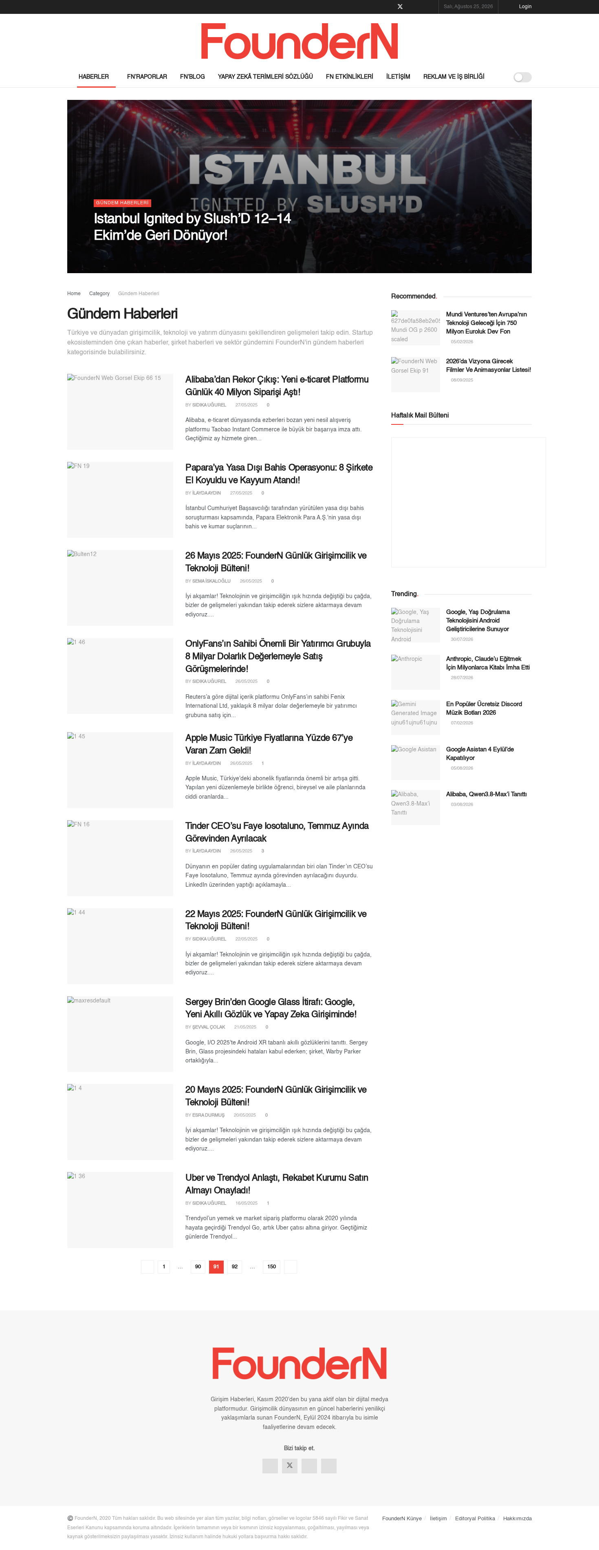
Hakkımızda (517, 1518)
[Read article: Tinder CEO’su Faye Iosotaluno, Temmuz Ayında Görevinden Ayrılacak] (120, 858)
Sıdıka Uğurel (209, 405)
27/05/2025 (246, 405)
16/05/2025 (246, 1203)
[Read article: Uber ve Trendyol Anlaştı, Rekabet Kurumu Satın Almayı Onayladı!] (120, 1210)
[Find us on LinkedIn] (411, 7)
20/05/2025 (244, 1115)
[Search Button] (499, 77)
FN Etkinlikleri (349, 77)
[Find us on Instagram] (421, 7)
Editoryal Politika (475, 1518)
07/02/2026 (461, 723)
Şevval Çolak (208, 1027)
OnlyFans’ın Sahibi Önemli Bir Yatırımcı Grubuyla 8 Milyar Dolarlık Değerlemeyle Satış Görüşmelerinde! (278, 657)
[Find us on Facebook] (389, 7)
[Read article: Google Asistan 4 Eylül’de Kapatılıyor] (415, 762)
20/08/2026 (149, 254)
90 (198, 1267)
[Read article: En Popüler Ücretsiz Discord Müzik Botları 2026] (415, 717)
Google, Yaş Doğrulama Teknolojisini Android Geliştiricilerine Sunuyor (478, 620)
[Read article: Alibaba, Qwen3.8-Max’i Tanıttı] (415, 807)
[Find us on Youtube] (431, 7)
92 (235, 1267)
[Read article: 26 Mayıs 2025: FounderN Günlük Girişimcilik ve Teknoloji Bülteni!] (120, 588)
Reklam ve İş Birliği (453, 77)
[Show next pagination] (290, 1267)
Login (525, 6)
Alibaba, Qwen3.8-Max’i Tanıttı (486, 794)
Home (74, 293)
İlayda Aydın (115, 254)
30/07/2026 (461, 640)
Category (99, 293)
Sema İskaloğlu (211, 581)
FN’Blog (192, 77)
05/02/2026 (461, 342)
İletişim (398, 77)
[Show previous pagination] (147, 1267)
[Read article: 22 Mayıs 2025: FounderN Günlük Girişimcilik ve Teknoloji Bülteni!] (120, 946)
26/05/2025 (250, 581)
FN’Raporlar (147, 77)
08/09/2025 (461, 380)
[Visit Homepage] (299, 40)
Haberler (94, 77)
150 (271, 1267)
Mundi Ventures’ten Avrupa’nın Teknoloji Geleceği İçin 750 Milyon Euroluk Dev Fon (486, 323)
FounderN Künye (402, 1518)
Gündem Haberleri (122, 203)
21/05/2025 (244, 1027)
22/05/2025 (246, 939)
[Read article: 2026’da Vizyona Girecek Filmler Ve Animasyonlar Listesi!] (415, 374)
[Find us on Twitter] (400, 7)
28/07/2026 (461, 678)
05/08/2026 (461, 768)
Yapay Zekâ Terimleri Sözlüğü (265, 77)
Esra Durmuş (208, 1115)
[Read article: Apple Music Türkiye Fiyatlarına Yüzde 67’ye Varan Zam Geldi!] (120, 770)
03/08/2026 (461, 805)
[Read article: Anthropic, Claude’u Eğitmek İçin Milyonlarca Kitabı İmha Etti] (415, 672)
